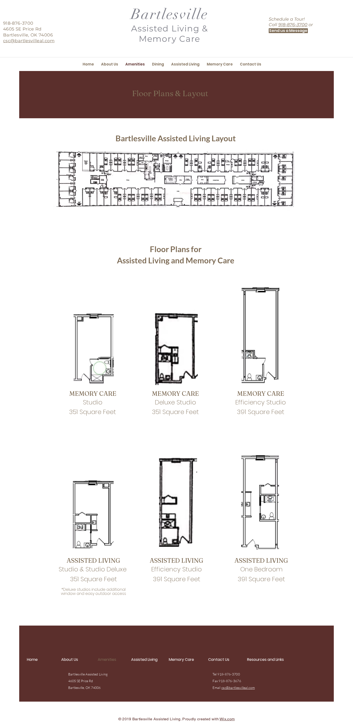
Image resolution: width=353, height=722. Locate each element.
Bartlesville (169, 14)
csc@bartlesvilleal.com (238, 688)
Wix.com (227, 719)
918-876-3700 (292, 24)
